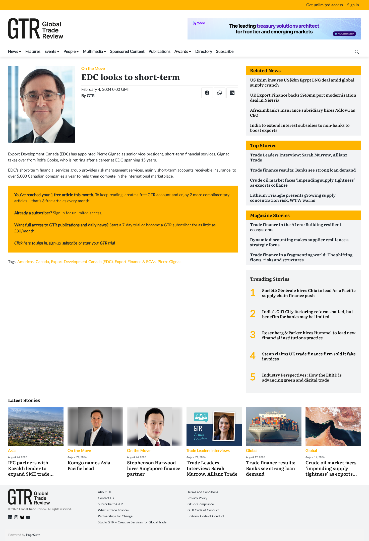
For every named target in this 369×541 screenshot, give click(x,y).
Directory (203, 52)
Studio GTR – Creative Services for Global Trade (132, 522)
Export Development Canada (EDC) (82, 262)
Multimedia (93, 52)
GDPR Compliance (201, 504)
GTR (91, 96)
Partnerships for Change (115, 516)
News (13, 52)
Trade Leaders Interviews (208, 451)
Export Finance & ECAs (135, 262)
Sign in (353, 5)
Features (32, 52)
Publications (159, 52)
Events (50, 52)
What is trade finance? (113, 510)
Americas (25, 262)
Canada (42, 262)
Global (252, 451)
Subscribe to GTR (110, 504)
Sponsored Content (127, 52)
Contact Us (106, 498)
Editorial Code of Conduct (206, 516)
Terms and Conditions (203, 492)
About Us (104, 492)
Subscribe (224, 52)
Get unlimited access (324, 5)
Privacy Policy (197, 498)
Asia (12, 451)
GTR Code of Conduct (203, 510)
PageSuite (33, 535)
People (70, 52)
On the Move (93, 69)
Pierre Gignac (169, 262)
